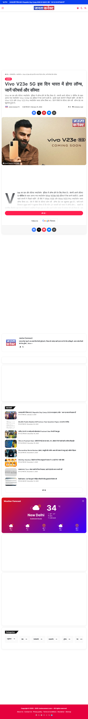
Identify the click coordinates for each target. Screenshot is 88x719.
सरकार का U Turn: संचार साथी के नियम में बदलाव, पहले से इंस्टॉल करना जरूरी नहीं (40, 469)
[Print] (54, 113)
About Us (20, 712)
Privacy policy (37, 712)
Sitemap (68, 712)
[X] (39, 113)
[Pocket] (44, 230)
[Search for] (85, 8)
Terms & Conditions (49, 712)
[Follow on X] (19, 107)
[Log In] (78, 8)
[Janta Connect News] (44, 8)
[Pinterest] (44, 113)
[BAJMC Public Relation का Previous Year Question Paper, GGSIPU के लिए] (11, 425)
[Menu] (3, 8)
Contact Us (28, 712)
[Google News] (49, 221)
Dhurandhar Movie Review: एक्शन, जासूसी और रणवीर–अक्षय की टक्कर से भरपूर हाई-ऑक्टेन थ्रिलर (47, 450)
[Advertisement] (44, 28)
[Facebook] (34, 113)
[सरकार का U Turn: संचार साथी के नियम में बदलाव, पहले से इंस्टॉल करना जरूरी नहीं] (11, 472)
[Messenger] (49, 113)
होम (7, 74)
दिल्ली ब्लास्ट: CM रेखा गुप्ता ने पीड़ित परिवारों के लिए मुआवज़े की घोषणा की (37, 479)
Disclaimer (61, 712)
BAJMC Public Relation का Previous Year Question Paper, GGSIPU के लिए (33, 2)
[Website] (20, 347)
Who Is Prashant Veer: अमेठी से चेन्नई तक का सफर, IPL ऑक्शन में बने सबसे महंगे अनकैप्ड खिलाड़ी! (46, 441)
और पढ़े (43, 213)
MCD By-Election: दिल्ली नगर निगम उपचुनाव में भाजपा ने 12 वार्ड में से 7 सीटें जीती (41, 460)
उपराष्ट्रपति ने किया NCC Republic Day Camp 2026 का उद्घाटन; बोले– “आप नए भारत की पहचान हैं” (47, 412)
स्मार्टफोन (19, 74)
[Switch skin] (81, 8)
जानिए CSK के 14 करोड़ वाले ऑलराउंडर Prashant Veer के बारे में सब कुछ (39, 431)
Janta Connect (13, 107)
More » (30, 343)
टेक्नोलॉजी (12, 74)
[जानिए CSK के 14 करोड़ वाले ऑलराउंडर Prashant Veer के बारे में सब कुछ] (11, 434)
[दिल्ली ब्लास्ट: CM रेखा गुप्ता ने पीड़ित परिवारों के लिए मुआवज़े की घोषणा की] (11, 482)
